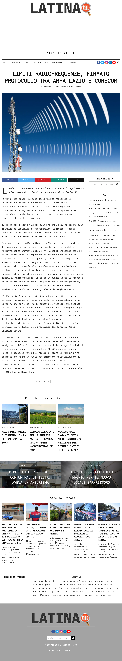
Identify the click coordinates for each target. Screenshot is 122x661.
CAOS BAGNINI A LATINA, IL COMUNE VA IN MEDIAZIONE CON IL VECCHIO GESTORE (36, 530)
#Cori (105, 213)
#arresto (113, 200)
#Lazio (46, 381)
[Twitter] (102, 62)
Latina (26, 62)
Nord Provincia (39, 62)
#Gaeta (98, 225)
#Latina (110, 230)
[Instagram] (106, 62)
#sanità (116, 255)
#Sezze (109, 259)
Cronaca (78, 87)
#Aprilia (103, 200)
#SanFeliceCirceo (106, 255)
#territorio (108, 264)
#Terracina (95, 263)
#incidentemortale (96, 231)
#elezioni (108, 217)
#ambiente (93, 200)
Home (5, 62)
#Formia (102, 221)
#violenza (92, 268)
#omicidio (111, 239)
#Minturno (103, 239)
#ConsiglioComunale (95, 213)
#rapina (115, 247)
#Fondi (93, 221)
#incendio (106, 225)
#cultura (92, 217)
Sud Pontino (57, 62)
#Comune (113, 208)
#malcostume (109, 235)
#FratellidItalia (112, 221)
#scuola (92, 259)
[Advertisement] (61, 34)
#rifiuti (106, 251)
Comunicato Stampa (50, 87)
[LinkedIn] (110, 62)
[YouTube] (114, 62)
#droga (100, 217)
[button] (117, 184)
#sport (115, 259)
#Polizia (91, 243)
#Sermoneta (100, 259)
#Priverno (106, 243)
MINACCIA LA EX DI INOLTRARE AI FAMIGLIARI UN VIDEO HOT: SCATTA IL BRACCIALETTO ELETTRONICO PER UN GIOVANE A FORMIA (12, 533)
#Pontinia (98, 243)
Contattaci (73, 62)
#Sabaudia (94, 255)
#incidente (116, 225)
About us (69, 651)
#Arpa (38, 381)
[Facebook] (98, 62)
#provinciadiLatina (100, 247)
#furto (91, 225)
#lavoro (91, 235)
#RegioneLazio (95, 252)
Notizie (15, 62)
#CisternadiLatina (99, 208)
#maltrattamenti (94, 239)
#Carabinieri (94, 204)
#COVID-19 (113, 212)
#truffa (116, 264)
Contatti (59, 651)
